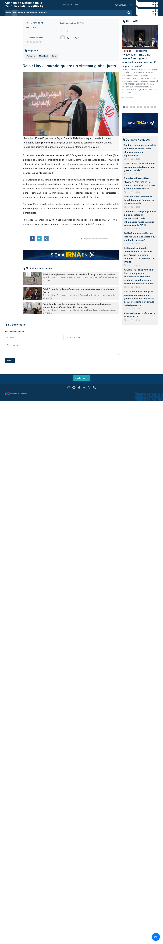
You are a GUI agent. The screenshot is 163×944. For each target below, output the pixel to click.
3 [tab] (130, 107)
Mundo (21, 12)
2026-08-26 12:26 (133, 229)
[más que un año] (32, 278)
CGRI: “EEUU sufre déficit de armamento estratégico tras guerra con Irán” (139, 167)
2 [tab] (127, 107)
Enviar (10, 360)
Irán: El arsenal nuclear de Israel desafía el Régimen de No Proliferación (139, 200)
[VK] (84, 387)
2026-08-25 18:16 (133, 320)
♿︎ (156, 936)
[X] (89, 387)
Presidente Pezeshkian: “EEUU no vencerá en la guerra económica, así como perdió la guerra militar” (139, 58)
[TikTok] (79, 387)
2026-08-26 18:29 (133, 159)
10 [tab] (155, 107)
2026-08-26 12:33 (133, 207)
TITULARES (133, 21)
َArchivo (43, 12)
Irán (14, 12)
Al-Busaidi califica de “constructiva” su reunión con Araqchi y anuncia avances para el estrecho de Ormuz (139, 255)
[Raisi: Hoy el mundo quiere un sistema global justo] (71, 104)
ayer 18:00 (129, 97)
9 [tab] (151, 107)
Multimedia (31, 12)
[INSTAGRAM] (69, 387)
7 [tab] (144, 107)
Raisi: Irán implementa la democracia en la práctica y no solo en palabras (79, 274)
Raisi (54, 56)
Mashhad (43, 56)
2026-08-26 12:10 (133, 265)
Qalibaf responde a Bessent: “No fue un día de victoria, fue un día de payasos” (140, 236)
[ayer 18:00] (140, 37)
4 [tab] (134, 107)
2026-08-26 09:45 (133, 309)
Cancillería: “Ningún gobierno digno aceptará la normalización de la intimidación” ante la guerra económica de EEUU (140, 218)
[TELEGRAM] (74, 387)
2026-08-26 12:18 (133, 243)
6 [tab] (141, 107)
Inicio (8, 12)
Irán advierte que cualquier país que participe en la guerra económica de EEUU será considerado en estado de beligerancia (139, 298)
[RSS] (94, 387)
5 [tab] (137, 107)
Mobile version (81, 378)
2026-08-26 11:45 (133, 287)
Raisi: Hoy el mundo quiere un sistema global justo (69, 66)
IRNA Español (30, 5)
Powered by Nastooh (18, 393)
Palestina (31, 56)
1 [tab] (123, 107)
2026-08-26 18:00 (133, 192)
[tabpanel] (140, 62)
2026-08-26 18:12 (133, 174)
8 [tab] (148, 107)
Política (35, 28)
